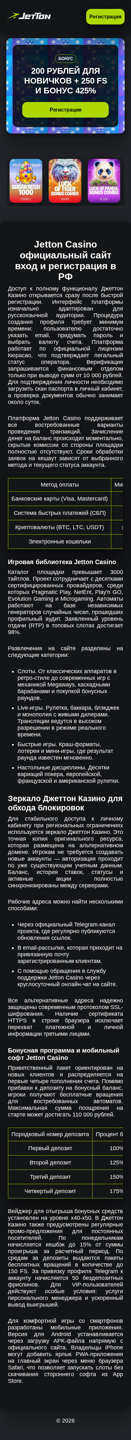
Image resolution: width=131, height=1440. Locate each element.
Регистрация (105, 16)
